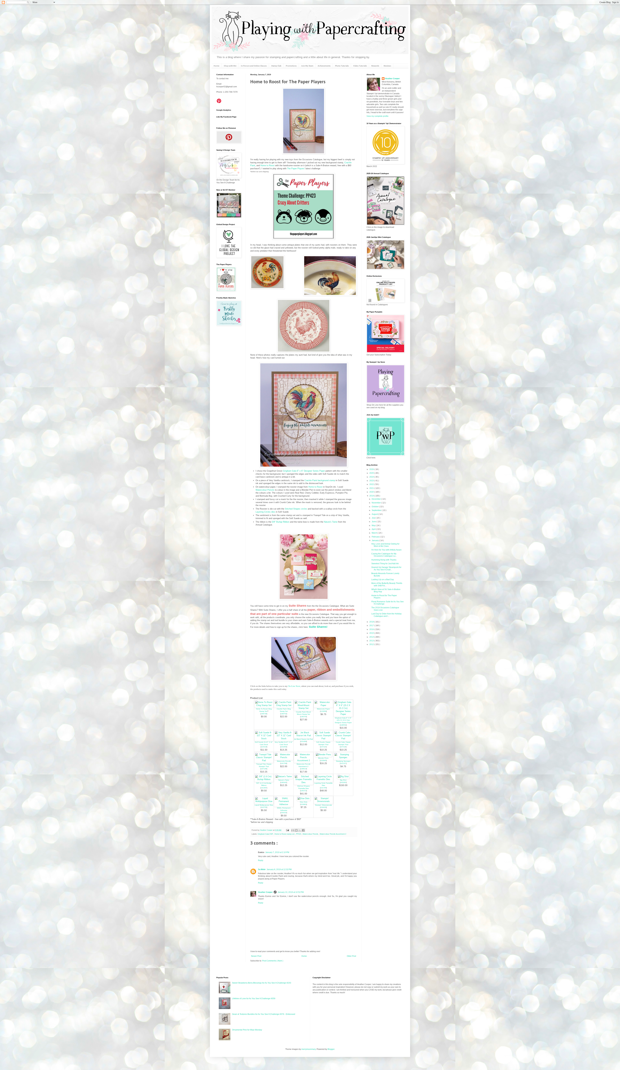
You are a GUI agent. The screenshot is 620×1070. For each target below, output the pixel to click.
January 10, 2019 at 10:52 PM (291, 892)
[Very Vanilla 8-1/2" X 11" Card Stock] (283, 738)
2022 (371, 484)
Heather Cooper (266, 830)
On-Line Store (294, 686)
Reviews (387, 66)
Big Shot (343, 780)
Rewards (375, 66)
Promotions (291, 66)
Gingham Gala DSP (266, 834)
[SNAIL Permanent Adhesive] (283, 804)
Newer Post (256, 956)
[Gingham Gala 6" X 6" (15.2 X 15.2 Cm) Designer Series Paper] (343, 714)
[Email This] (292, 830)
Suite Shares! (318, 626)
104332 (284, 812)
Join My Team (307, 66)
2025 (371, 473)
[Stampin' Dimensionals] (323, 801)
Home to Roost (267, 165)
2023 (371, 480)
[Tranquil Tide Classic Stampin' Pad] (264, 760)
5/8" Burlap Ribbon (280, 522)
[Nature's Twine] (284, 776)
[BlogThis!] (296, 830)
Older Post (351, 956)
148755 (303, 716)
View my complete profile (377, 116)
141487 (264, 788)
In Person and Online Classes (254, 66)
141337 (343, 763)
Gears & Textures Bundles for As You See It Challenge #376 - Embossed (263, 1014)
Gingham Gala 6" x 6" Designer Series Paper (304, 471)
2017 (371, 625)
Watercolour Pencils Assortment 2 (333, 834)
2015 (371, 633)
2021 (371, 488)
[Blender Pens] (323, 754)
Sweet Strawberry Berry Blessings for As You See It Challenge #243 (261, 983)
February (376, 537)
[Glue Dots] (303, 798)
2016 (371, 629)
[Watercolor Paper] (323, 705)
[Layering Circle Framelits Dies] (323, 779)
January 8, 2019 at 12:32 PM (279, 869)
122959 (323, 711)
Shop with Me (230, 66)
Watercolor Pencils (284, 761)
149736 (264, 714)
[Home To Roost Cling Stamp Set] (264, 705)
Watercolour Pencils (265, 490)
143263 (343, 782)
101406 (303, 741)
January (375, 540)
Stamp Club (276, 66)
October (375, 506)
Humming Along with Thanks (383, 560)
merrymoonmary (308, 1049)
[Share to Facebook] (303, 830)
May (374, 525)
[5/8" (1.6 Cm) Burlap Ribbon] (264, 779)
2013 (371, 641)
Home (216, 66)
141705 (323, 788)
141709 (284, 763)
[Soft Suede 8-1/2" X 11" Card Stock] (264, 738)
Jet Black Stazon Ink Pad (303, 739)
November (376, 503)
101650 (284, 747)
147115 (323, 747)
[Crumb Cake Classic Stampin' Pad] (343, 738)
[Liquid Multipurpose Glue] (264, 801)
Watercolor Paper (323, 709)
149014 (303, 769)
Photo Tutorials (342, 66)
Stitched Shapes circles (296, 509)
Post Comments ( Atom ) (272, 961)
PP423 (299, 834)
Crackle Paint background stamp (320, 480)
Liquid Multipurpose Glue (264, 805)
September (377, 510)
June (374, 521)
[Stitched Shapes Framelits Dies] (303, 782)
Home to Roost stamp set (284, 834)
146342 (284, 782)
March (375, 533)
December (376, 499)
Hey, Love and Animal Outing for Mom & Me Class (385, 545)
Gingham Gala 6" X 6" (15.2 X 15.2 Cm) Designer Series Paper (343, 720)
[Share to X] (299, 830)
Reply (260, 860)
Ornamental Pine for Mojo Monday (247, 1030)
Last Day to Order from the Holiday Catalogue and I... (386, 615)
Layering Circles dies (265, 512)
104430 (323, 807)
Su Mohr (262, 869)
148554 (343, 725)
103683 (303, 804)
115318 (264, 747)
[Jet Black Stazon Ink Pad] (303, 735)
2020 (371, 492)
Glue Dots (303, 802)
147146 (264, 769)
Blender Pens (323, 758)
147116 (343, 747)
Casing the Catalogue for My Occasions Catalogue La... (384, 555)
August (375, 514)
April (374, 529)
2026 (371, 469)
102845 (323, 760)
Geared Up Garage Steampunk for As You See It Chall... (386, 568)
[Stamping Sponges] (343, 757)
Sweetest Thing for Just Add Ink (385, 563)
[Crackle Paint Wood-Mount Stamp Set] (303, 708)
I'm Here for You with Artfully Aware (386, 550)
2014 (371, 637)
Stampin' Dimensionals (323, 805)
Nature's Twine (330, 522)
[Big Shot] (343, 776)
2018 (371, 622)
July (374, 518)
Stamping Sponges (343, 761)
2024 (371, 477)
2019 (371, 496)
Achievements (324, 66)
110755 (264, 807)
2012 (371, 644)
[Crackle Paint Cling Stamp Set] (283, 705)
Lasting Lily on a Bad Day (382, 579)
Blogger (331, 1049)
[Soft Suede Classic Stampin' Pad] (323, 738)
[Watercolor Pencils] (283, 757)
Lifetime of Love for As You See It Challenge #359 (253, 998)
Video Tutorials (360, 66)
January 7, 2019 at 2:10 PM (277, 852)
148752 (284, 714)
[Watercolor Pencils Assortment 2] (303, 760)
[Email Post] (287, 830)
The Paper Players (296, 168)
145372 (303, 791)
